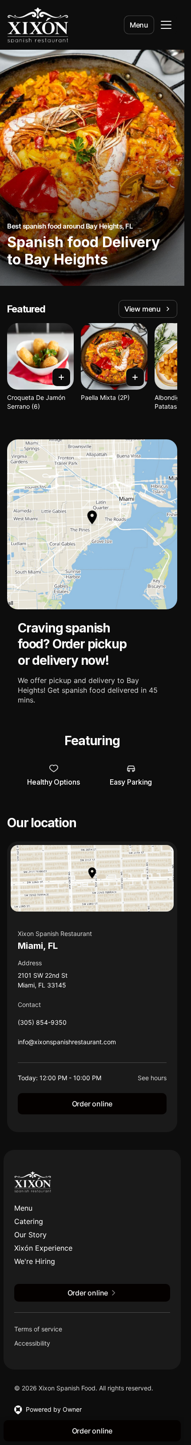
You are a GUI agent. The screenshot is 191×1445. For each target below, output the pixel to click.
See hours (152, 1078)
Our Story (30, 1234)
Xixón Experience (43, 1248)
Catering (28, 1221)
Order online (92, 1103)
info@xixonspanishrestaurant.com (67, 1044)
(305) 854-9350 (42, 1024)
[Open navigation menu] (166, 25)
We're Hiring (34, 1261)
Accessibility (32, 1343)
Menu (139, 24)
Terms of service (38, 1329)
